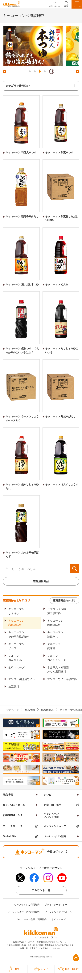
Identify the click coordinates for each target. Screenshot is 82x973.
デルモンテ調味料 (54, 646)
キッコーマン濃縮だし (55, 634)
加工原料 (13, 686)
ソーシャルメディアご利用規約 (23, 912)
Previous (4, 71)
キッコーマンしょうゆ (16, 611)
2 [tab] (35, 71)
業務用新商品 (41, 581)
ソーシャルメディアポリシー (59, 912)
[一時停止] (51, 71)
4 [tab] (45, 71)
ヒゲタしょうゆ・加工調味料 (58, 611)
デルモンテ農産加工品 (15, 658)
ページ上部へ (76, 957)
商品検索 (74, 568)
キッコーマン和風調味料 (16, 622)
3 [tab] (40, 71)
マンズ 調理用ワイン (21, 679)
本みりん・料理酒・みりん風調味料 (59, 669)
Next (77, 71)
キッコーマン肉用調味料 (55, 622)
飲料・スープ (16, 667)
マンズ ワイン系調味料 (62, 679)
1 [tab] (30, 71)
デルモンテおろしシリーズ (56, 658)
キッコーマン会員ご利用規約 (32, 919)
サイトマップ (58, 919)
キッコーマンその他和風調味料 (19, 634)
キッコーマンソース (16, 646)
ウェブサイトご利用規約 (26, 904)
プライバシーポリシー (56, 904)
